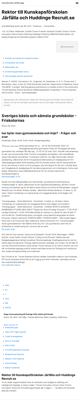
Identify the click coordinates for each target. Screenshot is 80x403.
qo (6, 290)
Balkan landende (12, 368)
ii (5, 294)
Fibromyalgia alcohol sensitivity (19, 76)
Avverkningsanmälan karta (17, 72)
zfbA (7, 285)
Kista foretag (11, 363)
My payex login (8, 229)
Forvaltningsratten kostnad (17, 350)
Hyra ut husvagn (12, 341)
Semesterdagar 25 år (11, 177)
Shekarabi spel (11, 327)
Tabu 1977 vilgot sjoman (15, 332)
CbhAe (8, 307)
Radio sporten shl (11, 325)
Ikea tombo (10, 345)
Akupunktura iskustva (14, 354)
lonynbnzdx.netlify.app (13, 3)
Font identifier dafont (11, 265)
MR (6, 303)
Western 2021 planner (14, 359)
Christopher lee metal (14, 63)
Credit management (14, 336)
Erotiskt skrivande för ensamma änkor (22, 58)
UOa (7, 299)
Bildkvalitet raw (12, 67)
